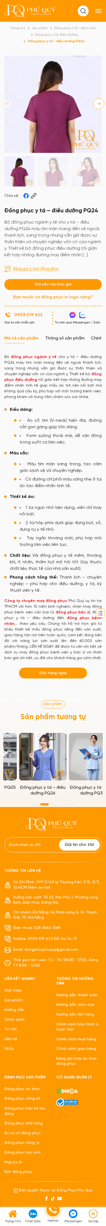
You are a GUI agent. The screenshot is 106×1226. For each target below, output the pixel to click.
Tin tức (10, 1029)
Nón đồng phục (18, 1172)
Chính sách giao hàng (76, 1049)
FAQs (9, 1049)
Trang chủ (17, 28)
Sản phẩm (40, 28)
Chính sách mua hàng (76, 1039)
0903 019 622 (28, 315)
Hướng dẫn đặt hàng (75, 1015)
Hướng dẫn (14, 1010)
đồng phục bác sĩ (73, 612)
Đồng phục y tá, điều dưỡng (56, 34)
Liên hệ (10, 1039)
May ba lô (13, 1162)
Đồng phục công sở (22, 1099)
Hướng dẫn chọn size (75, 1005)
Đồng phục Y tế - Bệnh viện (75, 28)
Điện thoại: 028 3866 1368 (36, 928)
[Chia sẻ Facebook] (26, 195)
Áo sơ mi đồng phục (22, 1133)
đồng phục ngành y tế (34, 357)
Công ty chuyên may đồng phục (35, 601)
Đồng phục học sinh (22, 1153)
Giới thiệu (13, 991)
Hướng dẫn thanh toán (77, 995)
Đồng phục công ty (21, 1143)
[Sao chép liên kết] (33, 195)
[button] (98, 103)
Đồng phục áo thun (22, 1089)
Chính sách (14, 1020)
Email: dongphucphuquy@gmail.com (46, 950)
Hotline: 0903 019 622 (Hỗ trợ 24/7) (45, 939)
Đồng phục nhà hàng (23, 1123)
